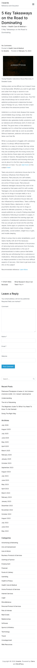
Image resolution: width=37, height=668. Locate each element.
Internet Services (7, 593)
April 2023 (5, 489)
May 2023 (5, 484)
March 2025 (6, 450)
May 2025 (5, 442)
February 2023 (7, 497)
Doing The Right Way (9, 413)
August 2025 (6, 429)
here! (8, 167)
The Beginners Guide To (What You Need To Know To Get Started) (17, 408)
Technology (6, 632)
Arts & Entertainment (9, 547)
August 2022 (6, 518)
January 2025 (6, 459)
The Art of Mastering (9, 402)
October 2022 (6, 514)
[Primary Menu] (33, 4)
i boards (5, 3)
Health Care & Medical (16, 48)
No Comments (7, 45)
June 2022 (5, 527)
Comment (5, 306)
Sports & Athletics (8, 627)
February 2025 (7, 455)
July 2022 (5, 522)
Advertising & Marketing (10, 542)
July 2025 (5, 433)
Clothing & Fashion (8, 560)
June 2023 (5, 480)
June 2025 (5, 438)
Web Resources (7, 644)
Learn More (24, 269)
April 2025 (5, 446)
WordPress (20, 664)
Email (4, 346)
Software (5, 623)
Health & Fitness (7, 581)
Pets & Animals (7, 610)
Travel (4, 636)
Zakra (33, 661)
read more (25, 165)
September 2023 (7, 467)
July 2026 (5, 425)
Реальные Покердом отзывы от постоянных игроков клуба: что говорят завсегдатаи (18, 392)
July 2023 (5, 476)
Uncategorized (7, 640)
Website (4, 356)
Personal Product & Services (11, 606)
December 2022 (7, 505)
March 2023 (6, 493)
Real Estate (5, 615)
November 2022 (7, 510)
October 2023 (6, 463)
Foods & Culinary (7, 572)
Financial (4, 568)
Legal (3, 598)
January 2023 (6, 501)
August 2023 (6, 472)
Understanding (7, 398)
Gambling (5, 576)
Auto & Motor (6, 551)
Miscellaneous (6, 602)
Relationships (6, 619)
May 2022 (5, 531)
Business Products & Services (12, 555)
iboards (6, 51)
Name (4, 336)
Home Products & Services (11, 589)
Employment (6, 564)
